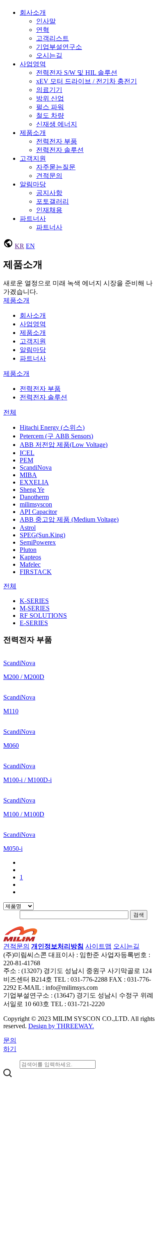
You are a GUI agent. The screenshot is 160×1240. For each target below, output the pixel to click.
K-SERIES (34, 600)
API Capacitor (38, 511)
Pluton (28, 549)
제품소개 (33, 132)
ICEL (27, 452)
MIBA (28, 474)
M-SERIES (35, 608)
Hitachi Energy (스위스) (52, 427)
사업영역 (33, 64)
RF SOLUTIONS (43, 615)
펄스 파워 (50, 106)
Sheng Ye (32, 489)
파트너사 (33, 218)
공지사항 (49, 192)
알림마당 (33, 184)
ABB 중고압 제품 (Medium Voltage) (69, 519)
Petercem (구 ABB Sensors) (56, 436)
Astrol (28, 527)
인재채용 (49, 209)
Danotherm (34, 496)
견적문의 (49, 175)
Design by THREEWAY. (61, 1025)
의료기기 (49, 89)
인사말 (46, 21)
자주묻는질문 (55, 167)
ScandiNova (36, 467)
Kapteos (30, 557)
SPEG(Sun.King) (42, 534)
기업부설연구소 (59, 46)
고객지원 (33, 158)
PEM (26, 460)
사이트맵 (98, 946)
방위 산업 (50, 98)
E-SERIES (34, 622)
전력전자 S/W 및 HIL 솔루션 (76, 72)
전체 (9, 412)
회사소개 (33, 12)
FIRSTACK (36, 571)
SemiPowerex (38, 542)
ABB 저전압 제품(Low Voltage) (63, 444)
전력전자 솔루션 (60, 149)
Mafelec (30, 564)
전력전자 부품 (56, 141)
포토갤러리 (52, 201)
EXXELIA (34, 482)
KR (19, 245)
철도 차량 (50, 115)
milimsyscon (36, 504)
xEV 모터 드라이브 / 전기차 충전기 (86, 81)
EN (30, 245)
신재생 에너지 (56, 124)
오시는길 (49, 55)
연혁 (42, 29)
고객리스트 (52, 38)
